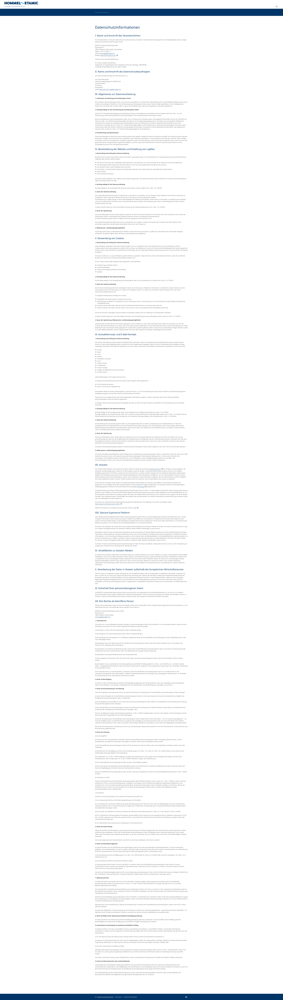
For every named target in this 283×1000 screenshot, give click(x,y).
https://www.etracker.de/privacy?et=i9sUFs (107, 504)
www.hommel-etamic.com (108, 55)
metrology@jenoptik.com (107, 53)
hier (135, 508)
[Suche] (276, 6)
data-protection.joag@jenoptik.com (110, 89)
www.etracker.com (155, 469)
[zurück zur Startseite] (21, 4)
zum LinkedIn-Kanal (186, 997)
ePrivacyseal (141, 487)
